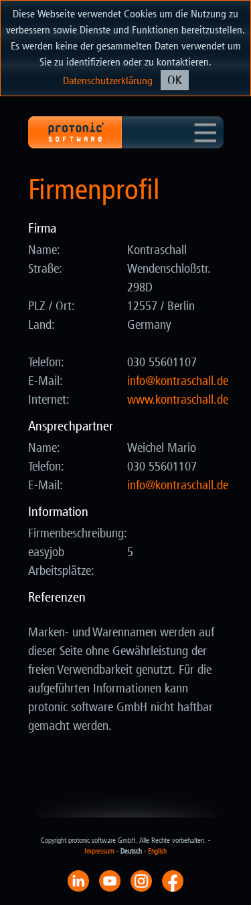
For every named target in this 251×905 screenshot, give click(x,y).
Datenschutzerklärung (108, 80)
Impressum (99, 851)
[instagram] (141, 880)
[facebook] (172, 880)
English (157, 851)
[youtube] (109, 880)
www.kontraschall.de (177, 399)
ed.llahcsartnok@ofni (177, 381)
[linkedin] (78, 880)
